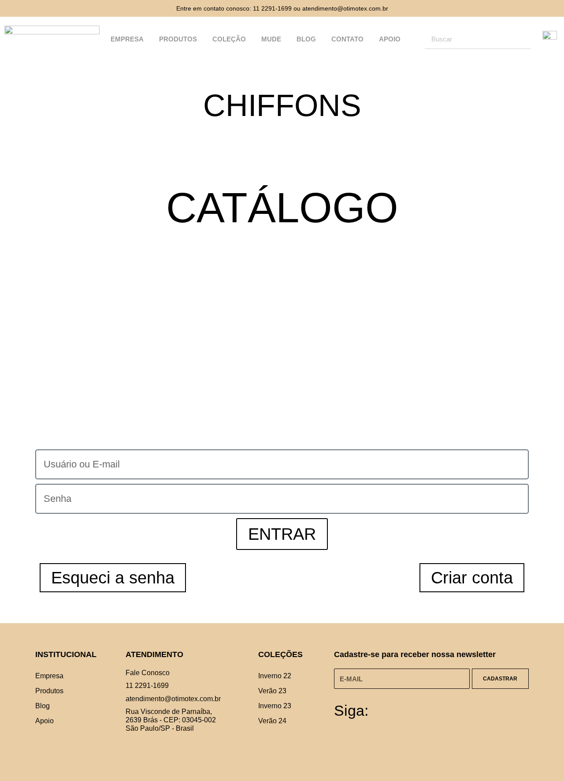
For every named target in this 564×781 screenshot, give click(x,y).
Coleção (229, 39)
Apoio (390, 39)
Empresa (127, 39)
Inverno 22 (274, 676)
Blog (306, 39)
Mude (271, 39)
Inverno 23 (274, 706)
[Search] (521, 39)
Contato (347, 39)
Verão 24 (272, 721)
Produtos (178, 39)
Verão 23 (272, 691)
